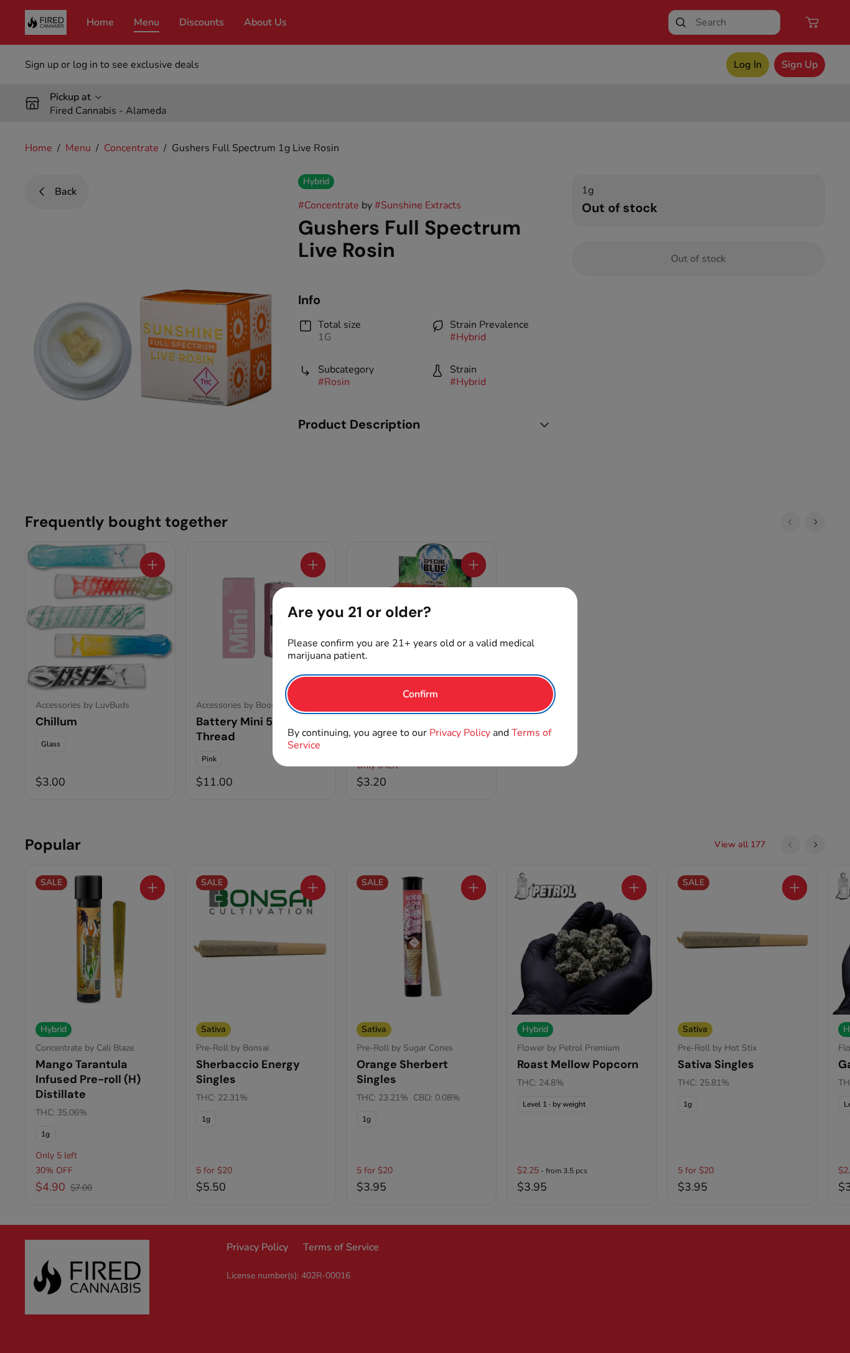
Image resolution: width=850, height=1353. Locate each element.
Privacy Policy (459, 733)
